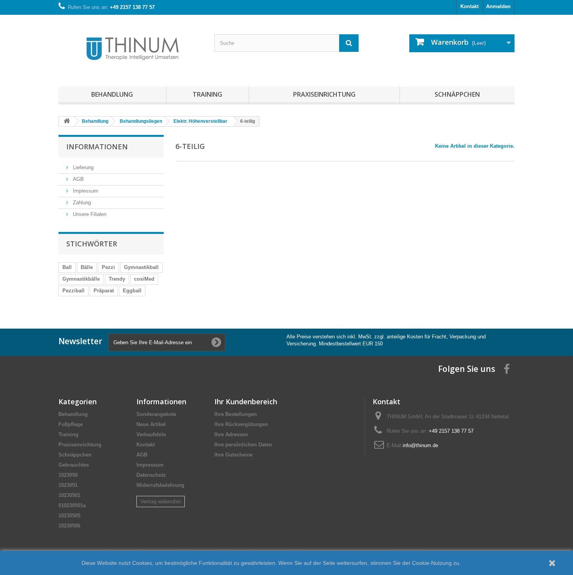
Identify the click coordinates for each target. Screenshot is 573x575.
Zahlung (81, 202)
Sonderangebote (156, 414)
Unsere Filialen (88, 214)
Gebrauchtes (73, 465)
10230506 (69, 526)
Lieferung (82, 167)
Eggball (132, 291)
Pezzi (108, 267)
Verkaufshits (151, 434)
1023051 (68, 485)
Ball (67, 267)
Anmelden (498, 6)
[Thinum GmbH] (130, 49)
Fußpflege (70, 424)
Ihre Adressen (231, 434)
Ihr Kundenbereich (245, 401)
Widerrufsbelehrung (160, 485)
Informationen (97, 146)
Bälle (87, 267)
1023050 (68, 475)
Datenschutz (151, 475)
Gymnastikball (141, 267)
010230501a (72, 505)
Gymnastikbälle (81, 279)
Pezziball (73, 291)
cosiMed (144, 279)
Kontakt (469, 6)
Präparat (104, 291)
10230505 (69, 515)
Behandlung (112, 94)
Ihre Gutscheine (233, 455)
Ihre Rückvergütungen (241, 424)
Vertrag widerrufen (160, 501)
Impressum (84, 191)
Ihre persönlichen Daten (243, 445)
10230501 (69, 495)
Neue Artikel (151, 424)
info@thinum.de (420, 445)
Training (207, 94)
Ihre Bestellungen (235, 414)
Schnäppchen (457, 94)
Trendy (117, 279)
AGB (77, 179)
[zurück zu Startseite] (66, 121)
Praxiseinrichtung (324, 94)
